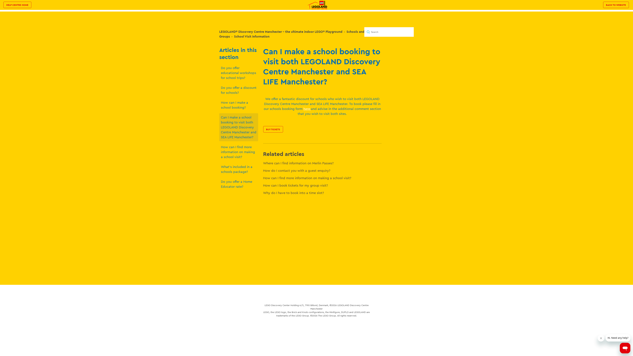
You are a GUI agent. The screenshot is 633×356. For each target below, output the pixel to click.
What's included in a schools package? (236, 169)
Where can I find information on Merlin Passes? (298, 163)
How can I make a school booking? (234, 104)
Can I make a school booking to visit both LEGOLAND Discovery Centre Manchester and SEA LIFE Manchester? (238, 127)
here (307, 109)
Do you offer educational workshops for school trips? (238, 73)
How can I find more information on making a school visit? (238, 152)
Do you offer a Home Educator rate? (236, 184)
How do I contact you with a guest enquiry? (296, 170)
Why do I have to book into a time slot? (293, 193)
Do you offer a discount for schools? (238, 90)
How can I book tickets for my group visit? (295, 185)
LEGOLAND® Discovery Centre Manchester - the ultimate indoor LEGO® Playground (280, 32)
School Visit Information (252, 36)
